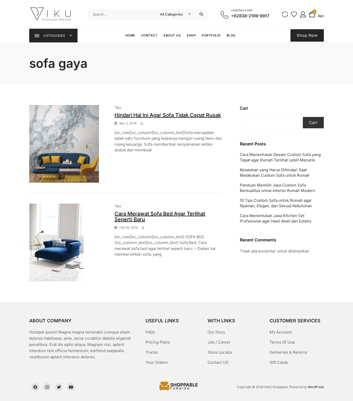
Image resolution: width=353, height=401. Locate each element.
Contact (149, 35)
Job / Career (219, 342)
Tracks (151, 352)
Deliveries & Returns (288, 352)
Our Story (216, 332)
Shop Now (307, 35)
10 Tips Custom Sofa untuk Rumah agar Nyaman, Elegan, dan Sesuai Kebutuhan (276, 203)
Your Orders (156, 362)
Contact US (218, 362)
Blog (231, 35)
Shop (191, 35)
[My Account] (303, 14)
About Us (172, 35)
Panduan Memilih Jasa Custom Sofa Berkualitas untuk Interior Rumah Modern (277, 188)
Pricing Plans (157, 342)
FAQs (150, 332)
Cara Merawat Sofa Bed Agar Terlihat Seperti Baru (159, 216)
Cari (244, 108)
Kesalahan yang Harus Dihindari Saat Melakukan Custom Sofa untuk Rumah (275, 172)
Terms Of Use (282, 342)
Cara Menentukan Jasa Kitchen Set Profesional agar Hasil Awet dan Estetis (275, 218)
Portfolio (211, 35)
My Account (281, 332)
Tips (117, 107)
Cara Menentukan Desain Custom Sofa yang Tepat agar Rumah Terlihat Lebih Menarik (280, 157)
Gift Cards (279, 362)
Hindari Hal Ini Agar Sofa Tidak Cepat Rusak (167, 115)
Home (130, 35)
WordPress (316, 387)
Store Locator (220, 352)
